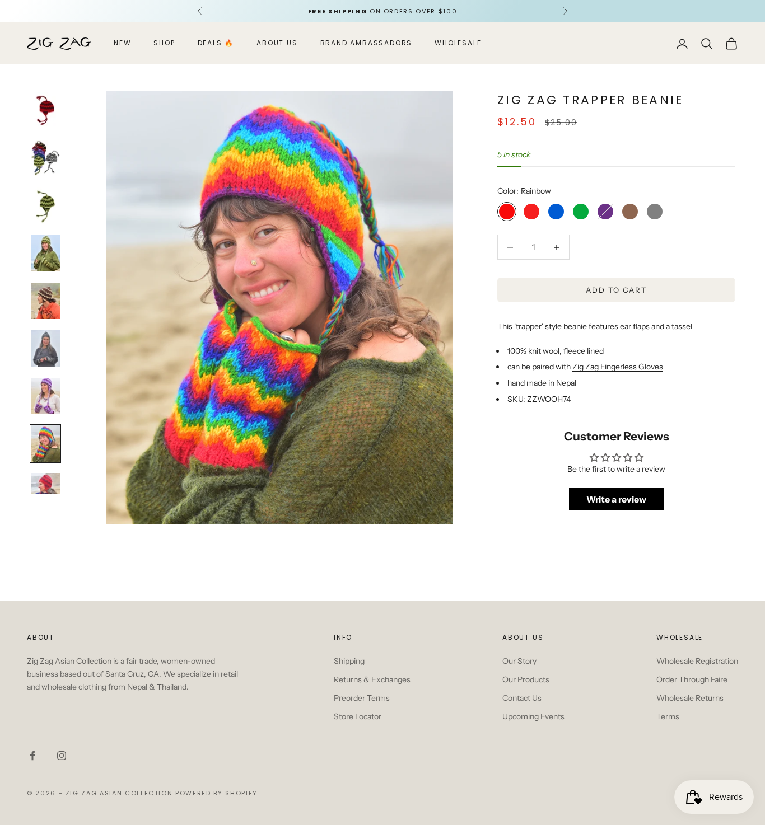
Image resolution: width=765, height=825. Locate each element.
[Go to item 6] (45, 348)
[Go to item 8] (45, 443)
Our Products (525, 679)
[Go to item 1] (45, 110)
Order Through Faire (691, 679)
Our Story (519, 661)
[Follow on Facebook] (32, 755)
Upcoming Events (533, 716)
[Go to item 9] (45, 491)
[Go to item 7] (45, 396)
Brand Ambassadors (366, 43)
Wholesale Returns (690, 698)
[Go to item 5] (45, 301)
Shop (164, 43)
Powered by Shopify (216, 793)
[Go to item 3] (45, 205)
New (122, 43)
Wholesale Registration (697, 661)
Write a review (616, 499)
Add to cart (616, 289)
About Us (276, 43)
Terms (667, 716)
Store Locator (357, 716)
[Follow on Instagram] (61, 755)
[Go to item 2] (45, 158)
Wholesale (458, 43)
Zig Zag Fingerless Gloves (617, 367)
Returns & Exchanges (372, 679)
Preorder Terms (362, 698)
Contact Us (522, 698)
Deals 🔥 (216, 43)
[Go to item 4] (45, 253)
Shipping (349, 661)
